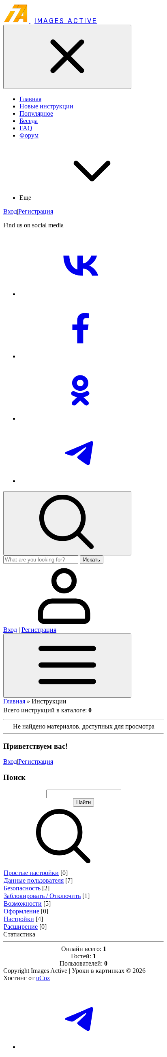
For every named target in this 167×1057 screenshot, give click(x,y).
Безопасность (22, 888)
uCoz (43, 977)
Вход (10, 211)
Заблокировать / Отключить (42, 895)
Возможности (23, 903)
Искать (91, 560)
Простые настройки (31, 872)
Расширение (21, 926)
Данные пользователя (34, 880)
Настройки (19, 918)
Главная (14, 701)
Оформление (21, 911)
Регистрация (35, 211)
